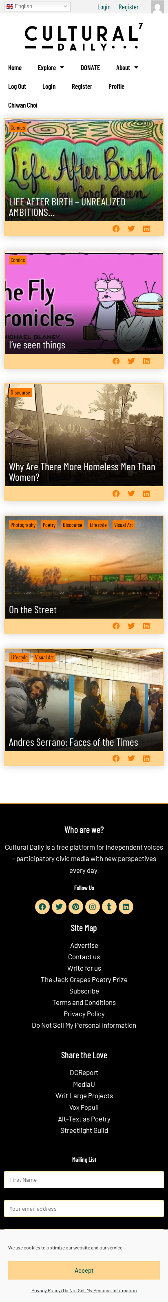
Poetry (49, 524)
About (123, 67)
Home (15, 67)
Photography (23, 524)
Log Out (17, 86)
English (22, 6)
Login (104, 6)
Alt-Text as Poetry (84, 1119)
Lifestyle (98, 524)
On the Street (33, 609)
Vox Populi (84, 1107)
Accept (84, 1270)
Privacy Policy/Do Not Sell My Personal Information (84, 1290)
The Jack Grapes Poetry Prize (84, 979)
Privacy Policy (84, 1013)
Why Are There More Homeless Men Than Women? (82, 471)
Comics (18, 127)
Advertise (84, 945)
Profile (116, 86)
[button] (116, 228)
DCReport (84, 1072)
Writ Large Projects (84, 1095)
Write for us (84, 968)
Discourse (20, 392)
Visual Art (123, 524)
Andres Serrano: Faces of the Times (73, 741)
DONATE (90, 67)
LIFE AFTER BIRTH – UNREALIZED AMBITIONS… (67, 206)
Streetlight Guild (84, 1130)
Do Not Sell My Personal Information (84, 1025)
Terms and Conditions (84, 1002)
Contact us (84, 956)
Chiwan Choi (23, 105)
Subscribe (84, 991)
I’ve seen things (37, 344)
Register (129, 6)
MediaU (84, 1084)
